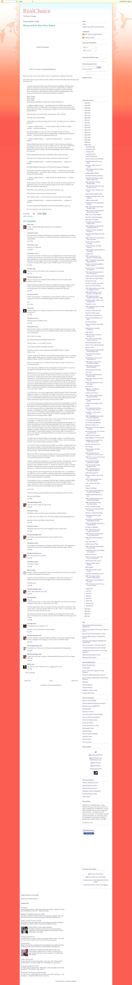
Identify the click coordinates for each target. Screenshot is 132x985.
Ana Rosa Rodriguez (32, 132)
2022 (86, 113)
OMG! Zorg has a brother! (93, 435)
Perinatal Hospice (87, 687)
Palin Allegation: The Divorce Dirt (95, 438)
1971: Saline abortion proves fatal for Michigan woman (95, 289)
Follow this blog (88, 833)
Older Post (75, 680)
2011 (86, 137)
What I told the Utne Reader (93, 214)
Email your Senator (87, 722)
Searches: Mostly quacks (93, 313)
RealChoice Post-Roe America (29, 898)
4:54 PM (29, 558)
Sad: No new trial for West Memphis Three (93, 465)
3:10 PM (29, 585)
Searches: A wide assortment (94, 217)
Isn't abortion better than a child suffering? (94, 648)
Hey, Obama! (89, 386)
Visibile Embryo (86, 739)
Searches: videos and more (93, 310)
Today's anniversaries (27, 959)
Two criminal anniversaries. (93, 420)
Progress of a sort (91, 304)
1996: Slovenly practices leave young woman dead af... (94, 499)
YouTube (43, 555)
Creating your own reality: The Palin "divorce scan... (94, 441)
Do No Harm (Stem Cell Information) (92, 714)
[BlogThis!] (40, 214)
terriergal (30, 597)
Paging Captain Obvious (92, 173)
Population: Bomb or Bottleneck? (91, 791)
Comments (88, 50)
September (89, 154)
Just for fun (89, 372)
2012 (86, 135)
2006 (86, 611)
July (87, 591)
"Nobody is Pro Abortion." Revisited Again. (93, 389)
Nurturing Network (87, 685)
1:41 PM (29, 323)
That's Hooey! (86, 796)
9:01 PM (29, 642)
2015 (86, 127)
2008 (86, 145)
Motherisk (85, 682)
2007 (86, 609)
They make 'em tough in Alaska (94, 278)
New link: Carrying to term (93, 444)
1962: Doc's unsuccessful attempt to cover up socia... (95, 457)
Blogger (74, 981)
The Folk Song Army (91, 156)
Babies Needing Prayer (88, 665)
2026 (86, 103)
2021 (86, 115)
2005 (86, 614)
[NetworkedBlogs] (88, 830)
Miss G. (29, 570)
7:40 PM (29, 620)
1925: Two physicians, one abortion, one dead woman (94, 256)
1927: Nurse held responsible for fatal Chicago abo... (95, 272)
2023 (86, 110)
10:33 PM (30, 229)
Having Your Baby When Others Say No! (93, 675)
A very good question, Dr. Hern (29, 966)
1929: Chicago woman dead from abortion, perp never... (95, 211)
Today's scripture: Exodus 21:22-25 (31, 920)
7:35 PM (29, 566)
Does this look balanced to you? (94, 573)
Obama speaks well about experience (93, 449)
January (88, 605)
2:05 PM (29, 549)
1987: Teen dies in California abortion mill (93, 335)
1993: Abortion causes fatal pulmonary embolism (93, 362)
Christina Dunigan (32, 277)
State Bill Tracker (87, 736)
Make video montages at (43, 69)
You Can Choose (87, 742)
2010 (86, 140)
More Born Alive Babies (92, 219)
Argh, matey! (89, 332)
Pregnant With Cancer (88, 693)
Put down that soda (91, 281)
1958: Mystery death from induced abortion (93, 366)
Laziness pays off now (92, 544)
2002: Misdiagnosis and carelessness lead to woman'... (95, 453)
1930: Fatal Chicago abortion (94, 315)
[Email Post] (33, 213)
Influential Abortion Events (89, 788)
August (88, 588)
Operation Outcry (87, 731)
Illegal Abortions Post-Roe (89, 785)
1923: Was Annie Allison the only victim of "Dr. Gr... (95, 186)
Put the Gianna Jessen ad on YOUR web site (94, 358)
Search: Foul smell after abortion (95, 345)
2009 (86, 142)
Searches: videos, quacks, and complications (94, 300)
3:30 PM (29, 594)
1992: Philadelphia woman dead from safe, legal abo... (94, 416)
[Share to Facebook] (44, 214)
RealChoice (36, 11)
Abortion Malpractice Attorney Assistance (94, 703)
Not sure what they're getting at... (95, 175)
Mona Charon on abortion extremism (93, 329)
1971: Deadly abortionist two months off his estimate (93, 408)
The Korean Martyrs (91, 322)
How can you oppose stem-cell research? (94, 645)
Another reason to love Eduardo (94, 159)
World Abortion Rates (96, 769)
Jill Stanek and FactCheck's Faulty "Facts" (93, 222)
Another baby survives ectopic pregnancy (40, 927)
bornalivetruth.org (46, 209)
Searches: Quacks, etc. (92, 425)
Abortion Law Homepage (89, 700)
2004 (86, 616)
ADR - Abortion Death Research (93, 34)
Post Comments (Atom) (55, 685)
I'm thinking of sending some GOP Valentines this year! (44, 950)
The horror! (24, 907)
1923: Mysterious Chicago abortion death (93, 182)
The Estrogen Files (33, 645)
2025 (86, 105)
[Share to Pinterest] (46, 214)
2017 (86, 122)
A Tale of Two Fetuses (92, 393)
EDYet (29, 664)
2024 (86, 108)
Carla (28, 308)
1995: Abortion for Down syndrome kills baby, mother (94, 296)
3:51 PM (29, 273)
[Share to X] (42, 214)
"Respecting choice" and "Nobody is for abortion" (95, 551)
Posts (86, 47)
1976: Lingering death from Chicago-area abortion (93, 469)
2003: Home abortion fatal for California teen (94, 375)
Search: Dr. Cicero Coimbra (93, 286)
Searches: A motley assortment (94, 283)
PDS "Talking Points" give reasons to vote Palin (93, 530)
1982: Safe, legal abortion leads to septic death (94, 207)
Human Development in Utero (90, 725)
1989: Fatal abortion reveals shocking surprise (93, 503)
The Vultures (89, 446)
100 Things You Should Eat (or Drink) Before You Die (94, 520)
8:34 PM (29, 291)
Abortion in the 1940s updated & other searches (94, 264)
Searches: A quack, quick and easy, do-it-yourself (94, 557)
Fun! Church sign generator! (93, 422)
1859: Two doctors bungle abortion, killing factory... (93, 576)
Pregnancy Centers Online (89, 690)
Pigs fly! (88, 486)
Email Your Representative (89, 720)
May (87, 596)
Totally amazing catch (92, 200)
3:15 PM (29, 650)
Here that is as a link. (41, 591)
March (88, 601)
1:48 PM (29, 498)
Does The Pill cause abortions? (91, 717)
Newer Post (27, 680)
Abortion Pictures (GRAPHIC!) (90, 706)
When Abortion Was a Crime (91, 885)
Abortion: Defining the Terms (90, 782)
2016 (86, 125)
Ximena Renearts (32, 144)
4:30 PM (29, 522)
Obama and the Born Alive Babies (95, 276)
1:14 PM (29, 314)
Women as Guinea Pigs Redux (94, 513)
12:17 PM (30, 304)
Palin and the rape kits (92, 473)
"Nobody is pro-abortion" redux (94, 403)
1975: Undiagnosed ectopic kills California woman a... (94, 226)
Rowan (29, 183)
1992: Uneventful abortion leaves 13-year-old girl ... (95, 547)
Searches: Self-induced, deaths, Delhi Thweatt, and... (94, 178)
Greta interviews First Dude (93, 369)
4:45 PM (29, 531)
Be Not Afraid (86, 668)
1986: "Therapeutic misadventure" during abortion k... (95, 260)
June (87, 593)
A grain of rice (89, 253)
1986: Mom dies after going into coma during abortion (94, 534)
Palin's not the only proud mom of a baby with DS (95, 524)
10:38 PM (30, 249)
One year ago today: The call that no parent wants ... (95, 432)
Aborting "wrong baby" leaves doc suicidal (33, 914)
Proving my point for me (27, 936)
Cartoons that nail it (91, 554)
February (88, 603)
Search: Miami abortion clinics (94, 194)
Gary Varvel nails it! (91, 541)
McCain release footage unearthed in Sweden (92, 461)
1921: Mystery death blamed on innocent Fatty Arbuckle (94, 491)
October (88, 151)
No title (87, 405)
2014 (86, 130)
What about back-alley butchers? (91, 655)
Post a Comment (30, 672)
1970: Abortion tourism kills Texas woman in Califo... (95, 584)
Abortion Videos (90, 347)
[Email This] (38, 214)
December (89, 147)
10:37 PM (30, 241)
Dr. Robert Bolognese (33, 167)
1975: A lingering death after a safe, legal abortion (94, 480)
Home (51, 680)
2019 (86, 120)
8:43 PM (29, 632)
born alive (30, 216)
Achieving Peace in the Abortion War (93, 880)
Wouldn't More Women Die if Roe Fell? (93, 27)
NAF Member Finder (88, 728)
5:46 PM (29, 669)
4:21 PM (29, 507)
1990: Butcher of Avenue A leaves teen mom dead (95, 238)
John (28, 224)
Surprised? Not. (25, 943)
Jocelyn (29, 268)
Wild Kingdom (89, 567)
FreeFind (90, 69)
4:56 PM (29, 539)
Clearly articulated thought (93, 506)
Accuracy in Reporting (92, 527)
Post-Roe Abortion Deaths (89, 794)
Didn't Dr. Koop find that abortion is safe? (93, 633)
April (87, 598)
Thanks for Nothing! (91, 488)
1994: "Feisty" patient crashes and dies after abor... (94, 396)
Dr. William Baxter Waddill (64, 105)
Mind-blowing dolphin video (93, 342)
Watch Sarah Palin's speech (93, 560)
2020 (86, 118)
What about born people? (89, 657)
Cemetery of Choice (88, 711)
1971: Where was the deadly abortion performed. (93, 339)
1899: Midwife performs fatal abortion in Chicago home (93, 292)
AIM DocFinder (86, 709)
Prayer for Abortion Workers (90, 733)
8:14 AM (29, 265)
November (89, 149)
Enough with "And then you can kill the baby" (33, 972)
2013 (86, 132)
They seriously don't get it (93, 483)
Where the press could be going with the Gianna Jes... (94, 350)
